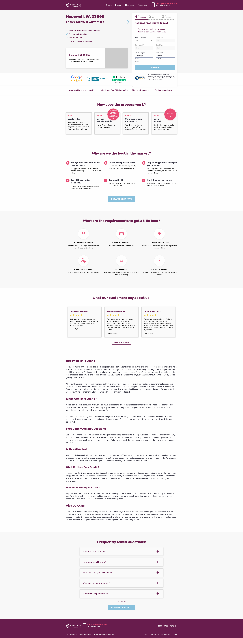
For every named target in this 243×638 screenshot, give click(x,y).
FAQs (166, 626)
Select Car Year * (141, 37)
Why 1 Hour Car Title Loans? (113, 90)
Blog (160, 626)
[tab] (121, 551)
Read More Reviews (121, 343)
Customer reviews (163, 90)
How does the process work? (81, 90)
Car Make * (160, 37)
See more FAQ (121, 601)
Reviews (173, 626)
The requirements (140, 90)
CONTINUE (155, 67)
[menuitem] (108, 5)
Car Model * (139, 45)
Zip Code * (160, 55)
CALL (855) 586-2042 (166, 3)
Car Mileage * (140, 55)
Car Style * (160, 45)
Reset (137, 62)
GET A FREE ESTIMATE (121, 199)
